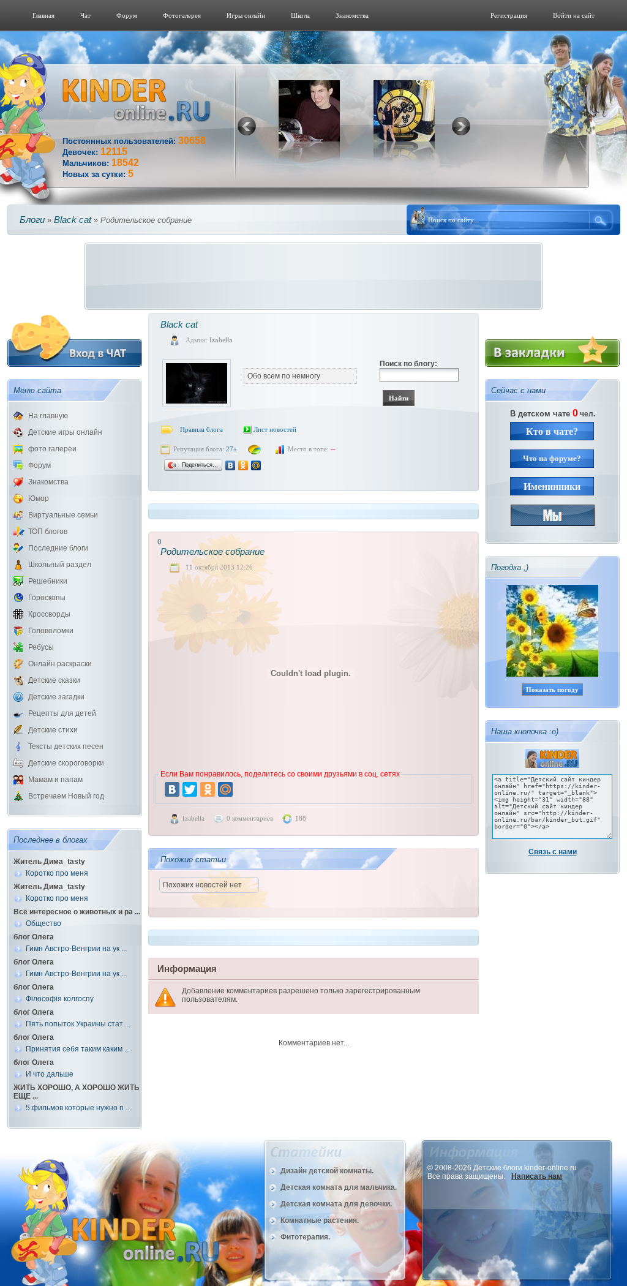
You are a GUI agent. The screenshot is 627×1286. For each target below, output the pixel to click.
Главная (43, 15)
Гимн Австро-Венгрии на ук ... (76, 948)
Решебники (47, 581)
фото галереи (52, 449)
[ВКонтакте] (230, 465)
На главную (48, 416)
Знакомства (352, 15)
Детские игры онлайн (65, 432)
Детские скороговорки (66, 763)
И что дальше (49, 1074)
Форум (126, 15)
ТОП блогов (47, 531)
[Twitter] (189, 789)
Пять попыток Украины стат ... (78, 1024)
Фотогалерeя (182, 15)
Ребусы (41, 647)
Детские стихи (53, 730)
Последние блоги (58, 548)
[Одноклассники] (243, 465)
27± (231, 449)
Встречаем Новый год (66, 796)
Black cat (72, 219)
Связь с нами (552, 852)
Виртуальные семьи (63, 515)
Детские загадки (56, 697)
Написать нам (536, 1176)
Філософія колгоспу (60, 999)
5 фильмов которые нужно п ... (78, 1108)
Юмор (38, 498)
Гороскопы (47, 597)
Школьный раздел (59, 564)
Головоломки (50, 630)
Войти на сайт (574, 15)
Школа (300, 15)
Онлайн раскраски (60, 664)
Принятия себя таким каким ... (78, 1049)
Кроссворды (49, 614)
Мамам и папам (55, 779)
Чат (85, 15)
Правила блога (201, 429)
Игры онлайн (246, 15)
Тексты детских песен (65, 746)
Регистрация (508, 15)
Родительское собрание (212, 551)
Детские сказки (54, 680)
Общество (43, 923)
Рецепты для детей (62, 713)
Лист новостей (274, 429)
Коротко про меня (57, 873)
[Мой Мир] (256, 465)
